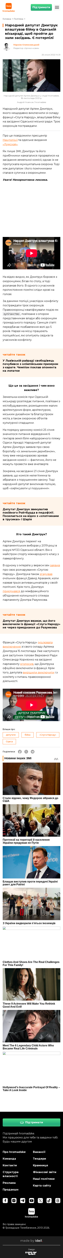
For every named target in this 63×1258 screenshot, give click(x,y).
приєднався (11, 591)
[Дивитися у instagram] (13, 1200)
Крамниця (40, 1165)
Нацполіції (10, 140)
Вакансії (39, 1152)
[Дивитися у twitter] (40, 1200)
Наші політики (44, 1178)
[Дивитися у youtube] (31, 1200)
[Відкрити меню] (57, 7)
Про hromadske (14, 1152)
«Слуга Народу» (47, 735)
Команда (9, 1158)
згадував (46, 574)
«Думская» (10, 144)
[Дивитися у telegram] (22, 1200)
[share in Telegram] (32, 752)
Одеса (9, 741)
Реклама (9, 1182)
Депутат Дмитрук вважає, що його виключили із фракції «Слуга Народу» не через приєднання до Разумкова (31, 624)
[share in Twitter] (26, 752)
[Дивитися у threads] (57, 1200)
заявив (55, 565)
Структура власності (10, 1174)
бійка (27, 735)
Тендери (39, 1158)
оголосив (26, 664)
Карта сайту (42, 1185)
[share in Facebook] (20, 752)
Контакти (10, 1165)
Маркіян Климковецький (26, 45)
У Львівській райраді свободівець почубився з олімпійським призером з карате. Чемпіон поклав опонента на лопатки (30, 365)
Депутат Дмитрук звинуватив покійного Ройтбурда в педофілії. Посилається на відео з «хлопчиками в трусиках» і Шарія (31, 514)
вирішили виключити (38, 672)
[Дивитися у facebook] (5, 1200)
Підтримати (41, 7)
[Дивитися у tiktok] (49, 1200)
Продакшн (10, 1189)
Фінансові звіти (44, 1172)
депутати (11, 735)
